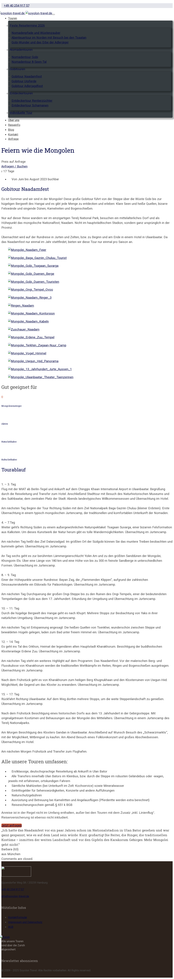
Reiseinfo (14, 125)
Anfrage (13, 139)
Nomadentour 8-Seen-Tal (29, 62)
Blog (11, 129)
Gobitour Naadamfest (27, 76)
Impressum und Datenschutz (25, 922)
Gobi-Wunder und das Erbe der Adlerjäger (40, 42)
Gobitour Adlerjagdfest (27, 86)
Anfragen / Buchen (14, 166)
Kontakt (13, 134)
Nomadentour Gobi (25, 57)
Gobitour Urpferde (24, 81)
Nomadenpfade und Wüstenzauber (36, 33)
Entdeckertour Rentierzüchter (32, 101)
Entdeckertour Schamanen (30, 105)
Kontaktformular (17, 917)
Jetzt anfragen (11, 825)
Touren (12, 18)
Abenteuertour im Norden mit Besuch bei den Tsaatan (49, 38)
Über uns (13, 120)
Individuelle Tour (21, 113)
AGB (10, 927)
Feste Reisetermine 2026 (27, 25)
